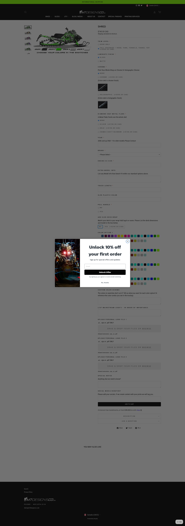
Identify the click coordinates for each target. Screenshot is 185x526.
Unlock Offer (105, 272)
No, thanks (105, 282)
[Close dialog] (127, 241)
